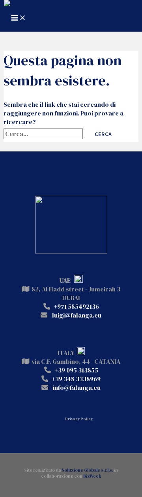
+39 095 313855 (76, 370)
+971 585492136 (76, 306)
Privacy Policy (79, 418)
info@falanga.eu (77, 387)
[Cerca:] (44, 133)
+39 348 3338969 (76, 378)
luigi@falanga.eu (76, 315)
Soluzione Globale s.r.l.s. (87, 470)
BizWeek (92, 476)
